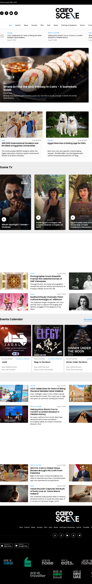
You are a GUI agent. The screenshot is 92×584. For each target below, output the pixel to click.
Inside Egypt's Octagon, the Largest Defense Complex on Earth (49, 224)
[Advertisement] (59, 252)
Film (42, 25)
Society (34, 25)
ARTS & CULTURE (12, 33)
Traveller (86, 527)
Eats (48, 25)
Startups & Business (69, 25)
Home (82, 25)
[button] (2, 36)
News (26, 25)
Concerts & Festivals (23, 359)
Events (18, 25)
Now (10, 25)
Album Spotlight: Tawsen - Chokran (15, 225)
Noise (56, 25)
